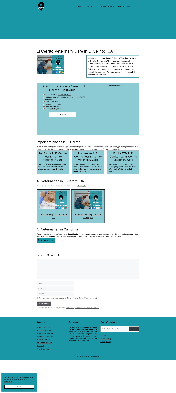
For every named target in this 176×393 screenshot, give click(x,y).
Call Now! (62, 114)
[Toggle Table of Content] (51, 240)
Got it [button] (19, 387)
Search (134, 329)
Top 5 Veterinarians (105, 6)
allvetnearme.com (87, 234)
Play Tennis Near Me (44, 343)
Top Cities (90, 6)
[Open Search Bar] (136, 6)
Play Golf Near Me (43, 340)
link (88, 340)
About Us (121, 6)
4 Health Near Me (43, 327)
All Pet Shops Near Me (45, 333)
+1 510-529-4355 (64, 95)
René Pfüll (40, 346)
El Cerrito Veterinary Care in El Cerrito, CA (88, 216)
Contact (129, 6)
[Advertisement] (88, 26)
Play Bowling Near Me (45, 336)
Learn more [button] (8, 382)
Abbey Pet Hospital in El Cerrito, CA (53, 216)
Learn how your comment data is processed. (82, 308)
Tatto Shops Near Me (44, 349)
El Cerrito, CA (81, 186)
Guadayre (41, 322)
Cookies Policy (105, 339)
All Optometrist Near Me (45, 330)
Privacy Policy (105, 342)
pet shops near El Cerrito (53, 169)
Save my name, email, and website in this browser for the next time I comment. (68, 298)
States (79, 6)
